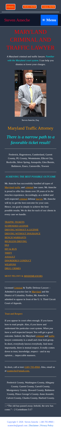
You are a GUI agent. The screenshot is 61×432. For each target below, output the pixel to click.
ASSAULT (10, 257)
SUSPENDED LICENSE (16, 226)
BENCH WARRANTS (15, 237)
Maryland (9, 187)
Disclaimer (34, 425)
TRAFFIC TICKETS (14, 222)
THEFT (8, 253)
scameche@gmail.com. (18, 371)
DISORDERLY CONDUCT (18, 260)
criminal (29, 187)
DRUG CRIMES (13, 268)
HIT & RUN (11, 249)
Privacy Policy (46, 425)
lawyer (39, 199)
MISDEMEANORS (33, 276)
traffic (17, 187)
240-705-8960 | (47, 422)
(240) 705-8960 (32, 367)
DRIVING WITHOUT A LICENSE (21, 229)
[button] (10, 7)
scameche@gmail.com (17, 425)
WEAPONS (10, 264)
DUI (7, 245)
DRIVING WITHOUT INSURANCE (22, 233)
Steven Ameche (17, 20)
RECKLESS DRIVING (16, 241)
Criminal (18, 287)
